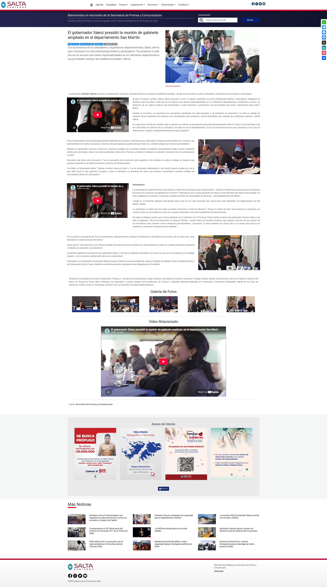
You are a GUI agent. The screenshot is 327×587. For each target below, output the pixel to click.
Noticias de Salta (87, 44)
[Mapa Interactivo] (141, 454)
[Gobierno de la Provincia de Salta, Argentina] (13, 5)
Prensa (122, 4)
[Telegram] (323, 27)
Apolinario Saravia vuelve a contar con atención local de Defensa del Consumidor (239, 529)
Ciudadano (111, 4)
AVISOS (164, 489)
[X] (323, 42)
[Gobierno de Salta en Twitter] (260, 4)
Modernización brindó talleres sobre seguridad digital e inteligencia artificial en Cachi (173, 544)
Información (167, 4)
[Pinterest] (323, 52)
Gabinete (98, 44)
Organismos (137, 4)
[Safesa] (232, 454)
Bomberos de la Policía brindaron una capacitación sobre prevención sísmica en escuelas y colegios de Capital (108, 517)
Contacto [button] (183, 4)
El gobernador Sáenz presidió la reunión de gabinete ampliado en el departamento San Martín (113, 35)
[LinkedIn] (323, 47)
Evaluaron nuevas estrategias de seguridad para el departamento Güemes (174, 516)
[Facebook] (323, 37)
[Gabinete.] (229, 156)
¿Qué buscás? (204, 15)
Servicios (152, 4)
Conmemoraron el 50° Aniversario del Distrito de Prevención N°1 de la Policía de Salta (108, 531)
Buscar (250, 20)
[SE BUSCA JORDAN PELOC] (95, 454)
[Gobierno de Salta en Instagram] (256, 4)
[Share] (323, 57)
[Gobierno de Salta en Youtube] (263, 4)
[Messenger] (323, 32)
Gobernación (73, 44)
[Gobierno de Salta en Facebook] (253, 4)
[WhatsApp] (323, 22)
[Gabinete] (86, 304)
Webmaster (219, 571)
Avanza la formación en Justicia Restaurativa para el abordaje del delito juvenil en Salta (237, 544)
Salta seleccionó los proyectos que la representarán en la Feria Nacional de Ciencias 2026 (106, 544)
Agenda (99, 4)
